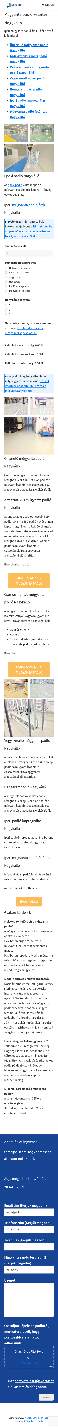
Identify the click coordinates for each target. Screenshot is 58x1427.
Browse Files (29, 1363)
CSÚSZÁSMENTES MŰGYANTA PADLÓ (29, 670)
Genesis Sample (32, 1417)
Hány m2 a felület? (15, 246)
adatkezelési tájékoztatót (34, 1381)
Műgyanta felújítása (19, 290)
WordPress (31, 1421)
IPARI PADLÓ (29, 901)
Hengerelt (14, 281)
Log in (40, 1421)
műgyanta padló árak (28, 204)
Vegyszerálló (15, 277)
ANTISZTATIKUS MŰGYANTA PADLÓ (29, 581)
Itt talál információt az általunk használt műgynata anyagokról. (27, 386)
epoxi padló (15, 185)
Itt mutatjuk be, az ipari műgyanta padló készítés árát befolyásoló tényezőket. (29, 231)
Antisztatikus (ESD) (19, 272)
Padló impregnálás (19, 286)
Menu (49, 5)
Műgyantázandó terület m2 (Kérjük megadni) (25, 1260)
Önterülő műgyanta (19, 268)
